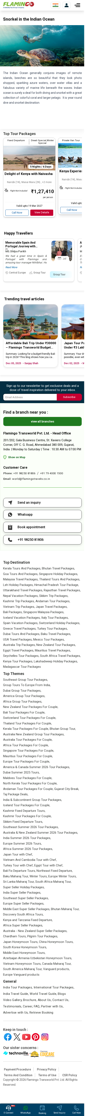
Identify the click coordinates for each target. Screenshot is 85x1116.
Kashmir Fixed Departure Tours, (24, 811)
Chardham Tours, (14, 936)
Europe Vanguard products (21, 974)
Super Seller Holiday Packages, (24, 887)
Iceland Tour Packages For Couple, (26, 805)
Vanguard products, (56, 969)
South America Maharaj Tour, (22, 969)
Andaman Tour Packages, (52, 601)
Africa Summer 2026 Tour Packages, (28, 849)
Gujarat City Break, (66, 789)
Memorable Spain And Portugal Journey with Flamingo (20, 246)
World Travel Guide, (43, 994)
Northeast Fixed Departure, (55, 871)
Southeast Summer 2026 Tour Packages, (31, 827)
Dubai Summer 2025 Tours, (21, 772)
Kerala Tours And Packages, (22, 568)
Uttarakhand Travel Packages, (23, 590)
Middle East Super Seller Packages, (26, 909)
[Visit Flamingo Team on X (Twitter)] (17, 1037)
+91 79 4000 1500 (51, 473)
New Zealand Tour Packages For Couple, (30, 707)
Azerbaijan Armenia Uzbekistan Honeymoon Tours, (37, 958)
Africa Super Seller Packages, (23, 925)
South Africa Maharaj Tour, (53, 882)
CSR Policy (69, 1075)
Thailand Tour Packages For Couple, (27, 723)
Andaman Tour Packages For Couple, (28, 789)
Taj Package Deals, (15, 794)
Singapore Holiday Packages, (58, 574)
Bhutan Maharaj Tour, (65, 909)
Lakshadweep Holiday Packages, (56, 661)
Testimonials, (12, 1006)
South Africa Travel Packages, (60, 656)
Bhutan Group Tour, (63, 729)
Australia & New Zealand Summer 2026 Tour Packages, (40, 832)
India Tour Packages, (18, 987)
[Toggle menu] (77, 5)
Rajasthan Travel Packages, (62, 590)
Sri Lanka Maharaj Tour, (18, 882)
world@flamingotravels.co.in (31, 478)
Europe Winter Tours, (62, 876)
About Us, (45, 1000)
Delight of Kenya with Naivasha (29, 174)
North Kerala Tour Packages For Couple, (30, 783)
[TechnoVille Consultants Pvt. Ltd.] (16, 1053)
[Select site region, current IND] (55, 5)
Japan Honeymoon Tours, (20, 942)
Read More (11, 267)
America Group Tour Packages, (24, 696)
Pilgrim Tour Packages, (42, 936)
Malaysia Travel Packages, (20, 579)
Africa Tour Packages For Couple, (26, 745)
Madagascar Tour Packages (22, 667)
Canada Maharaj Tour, (56, 964)
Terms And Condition (18, 1075)
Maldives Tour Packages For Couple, (27, 778)
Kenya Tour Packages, (18, 661)
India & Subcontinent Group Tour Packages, (32, 800)
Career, (28, 1006)
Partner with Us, (52, 1006)
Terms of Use (47, 1075)
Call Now (17, 212)
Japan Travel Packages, (51, 607)
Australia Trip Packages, (19, 645)
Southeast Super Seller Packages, (26, 898)
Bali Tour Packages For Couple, (24, 712)
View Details (41, 212)
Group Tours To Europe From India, (27, 685)
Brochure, (30, 1000)
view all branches (42, 421)
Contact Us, (60, 1000)
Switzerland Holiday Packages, (59, 623)
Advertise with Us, (16, 1012)
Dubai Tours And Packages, (21, 634)
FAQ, (37, 1006)
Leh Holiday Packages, (18, 585)
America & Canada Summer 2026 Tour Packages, (36, 767)
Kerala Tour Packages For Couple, (26, 729)
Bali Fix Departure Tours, (19, 871)
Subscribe (69, 397)
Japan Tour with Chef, (18, 854)
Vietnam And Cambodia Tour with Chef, (30, 860)
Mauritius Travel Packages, (53, 650)
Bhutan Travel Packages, (58, 568)
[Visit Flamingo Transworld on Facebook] (7, 1037)
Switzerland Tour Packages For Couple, (29, 718)
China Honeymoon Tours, (56, 942)
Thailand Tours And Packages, (59, 579)
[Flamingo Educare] (42, 1053)
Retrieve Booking (41, 1012)
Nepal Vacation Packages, (20, 596)
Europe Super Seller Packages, (23, 903)
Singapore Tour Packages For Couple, (28, 750)
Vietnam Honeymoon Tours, (22, 964)
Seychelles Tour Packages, (21, 656)
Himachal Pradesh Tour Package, (56, 585)
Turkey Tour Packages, (52, 628)
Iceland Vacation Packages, (21, 618)
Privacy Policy (46, 1069)
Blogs (62, 994)
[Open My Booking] (66, 5)
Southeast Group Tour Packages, (25, 680)
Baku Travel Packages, (56, 634)
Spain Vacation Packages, (20, 623)
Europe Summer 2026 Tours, (22, 843)
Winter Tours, (38, 876)
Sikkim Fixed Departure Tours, (23, 822)
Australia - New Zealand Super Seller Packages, (35, 931)
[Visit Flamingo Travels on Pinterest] (35, 1037)
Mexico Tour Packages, (49, 639)
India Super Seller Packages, (22, 892)
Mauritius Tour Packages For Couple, (28, 756)
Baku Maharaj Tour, (16, 876)
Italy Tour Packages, (54, 618)
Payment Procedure (17, 1069)
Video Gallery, (12, 1000)
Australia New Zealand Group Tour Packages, (33, 734)
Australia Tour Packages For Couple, (27, 740)
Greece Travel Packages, (19, 628)
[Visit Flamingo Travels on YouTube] (26, 1037)
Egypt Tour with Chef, (48, 865)
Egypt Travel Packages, (18, 650)
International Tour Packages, (54, 987)
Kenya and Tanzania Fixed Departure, (28, 920)
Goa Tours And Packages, (20, 574)
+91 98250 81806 (24, 473)
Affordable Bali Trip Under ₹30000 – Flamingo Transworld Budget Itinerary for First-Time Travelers (31, 345)
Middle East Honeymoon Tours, (24, 953)
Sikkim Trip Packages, (53, 596)
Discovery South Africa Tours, (23, 914)
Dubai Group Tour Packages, (22, 690)
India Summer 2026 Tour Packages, (27, 838)
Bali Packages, (12, 612)
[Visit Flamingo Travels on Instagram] (45, 1037)
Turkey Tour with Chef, (18, 865)
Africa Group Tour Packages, (22, 701)
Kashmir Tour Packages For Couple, (27, 816)
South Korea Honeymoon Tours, (25, 947)
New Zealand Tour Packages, (56, 645)
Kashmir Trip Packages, (19, 601)
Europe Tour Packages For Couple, (26, 761)
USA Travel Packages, (17, 639)
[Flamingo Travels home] (18, 5)
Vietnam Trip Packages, (19, 607)
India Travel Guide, (16, 994)
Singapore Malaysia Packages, (43, 612)
